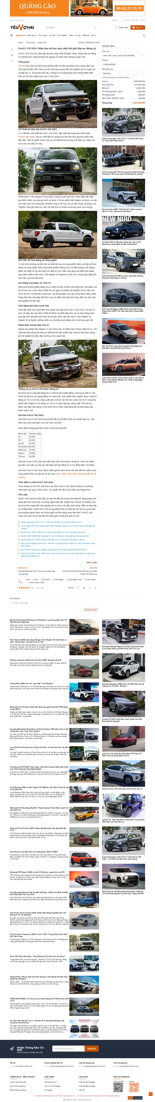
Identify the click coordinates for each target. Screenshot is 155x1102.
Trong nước (42, 42)
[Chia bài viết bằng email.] (11, 61)
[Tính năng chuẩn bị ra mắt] (77, 8)
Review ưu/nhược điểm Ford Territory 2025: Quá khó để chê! (35, 660)
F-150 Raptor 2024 (74, 580)
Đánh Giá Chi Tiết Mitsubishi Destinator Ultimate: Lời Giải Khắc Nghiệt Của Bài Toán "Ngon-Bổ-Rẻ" (123, 892)
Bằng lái (86, 35)
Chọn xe (105, 51)
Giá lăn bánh (108, 46)
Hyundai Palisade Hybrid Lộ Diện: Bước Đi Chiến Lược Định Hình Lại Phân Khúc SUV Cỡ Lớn (123, 648)
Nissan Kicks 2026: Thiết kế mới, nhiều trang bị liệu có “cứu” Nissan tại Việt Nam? (53, 532)
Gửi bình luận (91, 609)
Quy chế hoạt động (17, 1086)
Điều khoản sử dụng (18, 1090)
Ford (20, 66)
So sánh (52, 35)
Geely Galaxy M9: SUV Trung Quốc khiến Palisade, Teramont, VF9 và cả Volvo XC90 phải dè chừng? (123, 173)
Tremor (21, 137)
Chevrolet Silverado (76, 474)
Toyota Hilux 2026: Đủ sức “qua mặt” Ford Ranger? (32, 683)
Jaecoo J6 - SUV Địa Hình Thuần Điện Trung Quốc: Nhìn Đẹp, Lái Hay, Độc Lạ (123, 821)
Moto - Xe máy (75, 35)
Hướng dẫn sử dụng (87, 1086)
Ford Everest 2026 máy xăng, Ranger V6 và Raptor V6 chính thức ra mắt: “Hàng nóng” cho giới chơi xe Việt (38, 641)
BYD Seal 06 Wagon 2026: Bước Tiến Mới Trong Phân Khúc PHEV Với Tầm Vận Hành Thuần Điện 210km (122, 311)
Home (20, 42)
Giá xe (93, 35)
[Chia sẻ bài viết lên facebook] (11, 50)
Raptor (32, 137)
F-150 (35, 580)
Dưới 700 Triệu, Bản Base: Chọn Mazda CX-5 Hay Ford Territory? (37, 956)
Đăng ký (92, 1048)
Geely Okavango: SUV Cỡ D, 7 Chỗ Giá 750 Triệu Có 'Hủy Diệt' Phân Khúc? (51, 522)
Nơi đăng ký (107, 69)
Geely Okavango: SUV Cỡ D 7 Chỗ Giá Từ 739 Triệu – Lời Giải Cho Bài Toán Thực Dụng (121, 858)
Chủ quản (48, 1090)
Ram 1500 (61, 474)
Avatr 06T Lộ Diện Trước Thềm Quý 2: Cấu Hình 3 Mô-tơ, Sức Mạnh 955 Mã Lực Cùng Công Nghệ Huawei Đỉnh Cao (123, 380)
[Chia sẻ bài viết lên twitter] (11, 55)
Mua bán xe (20, 35)
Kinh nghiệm (62, 35)
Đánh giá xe (32, 35)
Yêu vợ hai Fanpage (52, 1086)
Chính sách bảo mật (18, 1082)
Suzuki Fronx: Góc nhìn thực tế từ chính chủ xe (122, 789)
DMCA (130, 1098)
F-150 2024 (45, 580)
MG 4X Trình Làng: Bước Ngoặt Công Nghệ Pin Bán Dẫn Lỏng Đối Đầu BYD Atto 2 (53, 550)
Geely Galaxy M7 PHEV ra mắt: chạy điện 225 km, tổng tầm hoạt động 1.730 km (53, 540)
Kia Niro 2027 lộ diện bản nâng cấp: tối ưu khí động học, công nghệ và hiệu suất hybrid (55, 536)
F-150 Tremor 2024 (36, 582)
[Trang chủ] (22, 27)
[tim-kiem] (95, 27)
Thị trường (43, 35)
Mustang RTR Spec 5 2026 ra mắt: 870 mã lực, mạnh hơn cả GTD (37, 872)
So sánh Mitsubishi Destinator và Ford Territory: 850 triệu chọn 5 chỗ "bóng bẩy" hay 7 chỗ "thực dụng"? (39, 730)
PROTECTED (138, 1098)
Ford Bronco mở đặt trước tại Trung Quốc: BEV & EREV (34, 852)
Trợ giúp (127, 20)
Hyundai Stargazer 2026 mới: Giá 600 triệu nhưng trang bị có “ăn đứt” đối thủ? (123, 685)
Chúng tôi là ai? (50, 1082)
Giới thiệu (135, 20)
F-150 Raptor (58, 580)
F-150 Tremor (90, 580)
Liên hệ (142, 20)
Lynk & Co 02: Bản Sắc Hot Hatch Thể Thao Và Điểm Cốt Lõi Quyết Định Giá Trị (121, 755)
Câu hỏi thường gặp (87, 1082)
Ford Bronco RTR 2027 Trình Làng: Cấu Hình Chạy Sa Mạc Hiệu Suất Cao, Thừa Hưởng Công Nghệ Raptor (39, 768)
